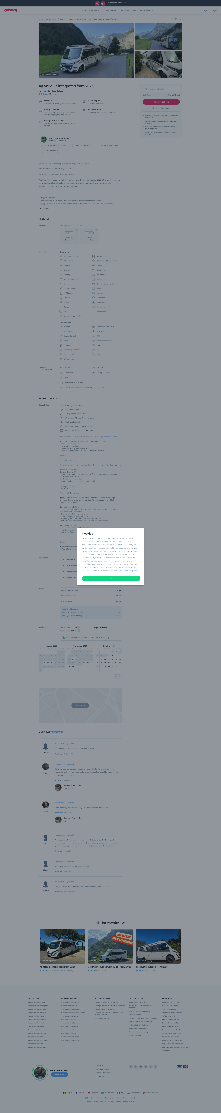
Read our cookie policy (127, 570)
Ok (111, 578)
